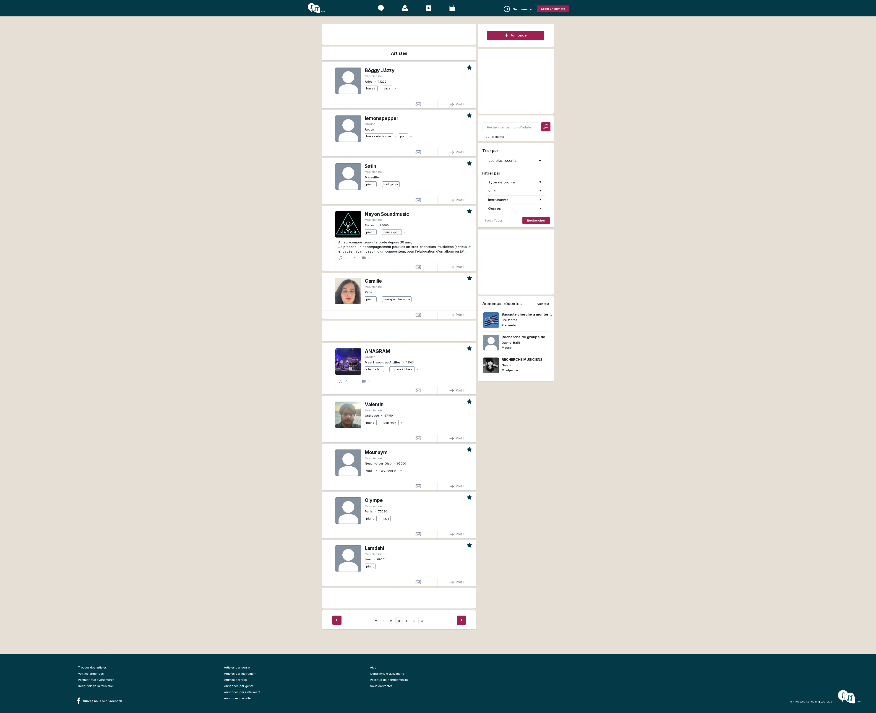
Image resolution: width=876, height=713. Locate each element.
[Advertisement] (399, 33)
